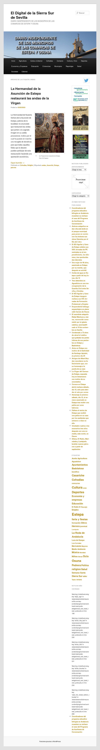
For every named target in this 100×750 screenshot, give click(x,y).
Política (85, 565)
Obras (80, 556)
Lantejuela (75, 529)
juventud (83, 526)
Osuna (76, 560)
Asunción (50, 165)
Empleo (75, 509)
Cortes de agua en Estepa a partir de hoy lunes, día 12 (80, 275)
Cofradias (49, 61)
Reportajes (69, 66)
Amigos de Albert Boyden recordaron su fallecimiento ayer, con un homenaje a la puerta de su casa (80, 363)
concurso (76, 483)
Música (75, 552)
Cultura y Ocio (72, 61)
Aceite (74, 458)
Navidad (82, 553)
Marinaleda (76, 546)
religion (76, 569)
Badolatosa (78, 468)
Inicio (13, 61)
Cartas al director (36, 61)
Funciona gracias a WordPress (50, 741)
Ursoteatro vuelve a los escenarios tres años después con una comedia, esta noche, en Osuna (80, 431)
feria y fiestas (80, 519)
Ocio (86, 556)
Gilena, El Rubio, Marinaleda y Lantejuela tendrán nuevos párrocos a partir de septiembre (80, 444)
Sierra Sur (77, 576)
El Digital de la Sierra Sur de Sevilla (32, 15)
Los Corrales (76, 543)
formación (76, 523)
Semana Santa (78, 572)
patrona (13, 167)
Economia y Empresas (19, 66)
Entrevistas (47, 66)
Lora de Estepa (78, 540)
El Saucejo (83, 507)
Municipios (58, 66)
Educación (35, 66)
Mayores (85, 546)
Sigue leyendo (17, 162)
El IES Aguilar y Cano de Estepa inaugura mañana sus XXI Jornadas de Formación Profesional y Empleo (80, 298)
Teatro (74, 580)
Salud (79, 66)
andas (44, 165)
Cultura (77, 487)
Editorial (24, 71)
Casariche (78, 475)
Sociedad (14, 71)
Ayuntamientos (80, 464)
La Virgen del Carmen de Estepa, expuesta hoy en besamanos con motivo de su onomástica (80, 376)
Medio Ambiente (78, 549)
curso (85, 488)
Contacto (60, 61)
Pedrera (76, 565)
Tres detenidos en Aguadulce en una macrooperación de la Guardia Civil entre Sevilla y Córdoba (80, 285)
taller (85, 576)
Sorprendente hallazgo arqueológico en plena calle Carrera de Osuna (80, 309)
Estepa (56, 165)
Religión (30, 165)
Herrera (76, 526)
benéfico (75, 471)
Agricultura (22, 61)
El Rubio (75, 507)
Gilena (84, 522)
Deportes (84, 61)
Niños (74, 556)
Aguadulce (76, 461)
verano (79, 579)
